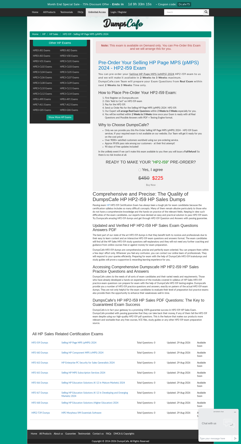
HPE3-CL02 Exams (42, 67)
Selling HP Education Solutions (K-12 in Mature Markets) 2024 (93, 383)
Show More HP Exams (60, 117)
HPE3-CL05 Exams (69, 72)
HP (43, 34)
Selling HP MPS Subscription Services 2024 (83, 373)
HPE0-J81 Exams (41, 50)
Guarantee (70, 434)
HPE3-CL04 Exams (42, 72)
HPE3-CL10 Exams (42, 88)
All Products (49, 12)
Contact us (98, 434)
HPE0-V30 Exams (69, 56)
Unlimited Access (97, 12)
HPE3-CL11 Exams (69, 88)
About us (58, 434)
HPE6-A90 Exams (42, 99)
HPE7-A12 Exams (69, 105)
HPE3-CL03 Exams (69, 67)
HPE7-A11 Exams (42, 105)
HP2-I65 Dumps (39, 373)
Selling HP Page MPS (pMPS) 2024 (78, 343)
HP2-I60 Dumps (39, 353)
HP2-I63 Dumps (39, 363)
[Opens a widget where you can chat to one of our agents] (218, 425)
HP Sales (53, 34)
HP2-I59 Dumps (39, 343)
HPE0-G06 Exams (69, 110)
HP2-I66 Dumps (39, 383)
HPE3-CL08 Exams (42, 83)
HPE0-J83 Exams (41, 56)
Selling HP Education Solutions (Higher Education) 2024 (89, 403)
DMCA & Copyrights (124, 434)
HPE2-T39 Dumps (40, 413)
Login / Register (119, 12)
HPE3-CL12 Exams (42, 94)
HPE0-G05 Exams (42, 110)
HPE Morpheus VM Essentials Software (81, 413)
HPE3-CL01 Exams (69, 61)
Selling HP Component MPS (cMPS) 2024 (82, 353)
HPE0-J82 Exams (68, 50)
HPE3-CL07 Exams (69, 78)
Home (35, 12)
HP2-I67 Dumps (39, 393)
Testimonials (66, 12)
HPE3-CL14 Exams (69, 94)
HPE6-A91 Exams (69, 99)
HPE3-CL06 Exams (42, 78)
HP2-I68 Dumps (39, 403)
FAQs (80, 12)
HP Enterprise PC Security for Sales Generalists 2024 (88, 363)
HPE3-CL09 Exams (69, 83)
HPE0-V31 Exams (42, 61)
